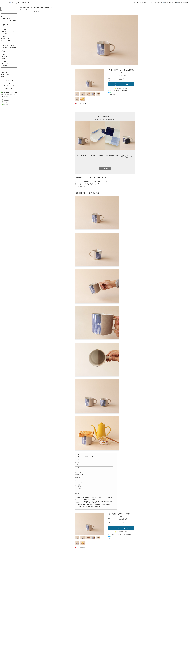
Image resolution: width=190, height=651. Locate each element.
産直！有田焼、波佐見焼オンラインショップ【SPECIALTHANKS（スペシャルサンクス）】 (39, 7)
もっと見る (104, 168)
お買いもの (153, 2)
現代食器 (30, 13)
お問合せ (159, 2)
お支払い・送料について (7, 74)
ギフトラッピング (5, 40)
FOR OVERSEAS (9, 88)
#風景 (3, 58)
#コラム (3, 62)
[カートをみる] (183, 2)
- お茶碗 (3, 29)
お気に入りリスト (5, 51)
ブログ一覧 (4, 54)
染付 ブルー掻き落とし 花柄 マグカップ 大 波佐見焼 (127, 156)
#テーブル (4, 60)
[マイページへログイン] (170, 2)
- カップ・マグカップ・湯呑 (8, 20)
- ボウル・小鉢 (5, 26)
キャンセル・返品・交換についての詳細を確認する (119, 90)
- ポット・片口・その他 (7, 31)
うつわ (2, 17)
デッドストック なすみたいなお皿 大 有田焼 (97, 156)
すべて (22, 9)
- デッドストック (6, 33)
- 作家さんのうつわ (6, 37)
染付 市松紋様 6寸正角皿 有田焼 (112, 156)
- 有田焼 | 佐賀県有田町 (7, 45)
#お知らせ (4, 56)
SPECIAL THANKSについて (141, 2)
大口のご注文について (9, 80)
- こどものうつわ (6, 35)
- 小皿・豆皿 (5, 24)
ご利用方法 (4, 72)
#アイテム (4, 65)
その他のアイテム (5, 38)
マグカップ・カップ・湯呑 (34, 11)
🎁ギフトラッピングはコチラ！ (81, 103)
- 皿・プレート (5, 22)
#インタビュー (5, 63)
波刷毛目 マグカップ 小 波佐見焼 (82, 156)
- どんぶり (4, 27)
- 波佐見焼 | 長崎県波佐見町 (8, 47)
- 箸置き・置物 (5, 18)
